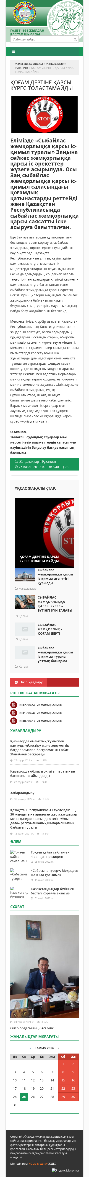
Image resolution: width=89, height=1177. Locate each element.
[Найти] (75, 39)
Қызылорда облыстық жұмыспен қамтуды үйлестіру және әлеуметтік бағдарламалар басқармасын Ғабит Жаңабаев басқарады (39, 747)
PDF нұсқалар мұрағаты (35, 693)
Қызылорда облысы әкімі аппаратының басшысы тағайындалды (42, 773)
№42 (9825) (27, 705)
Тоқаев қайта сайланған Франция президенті (50, 854)
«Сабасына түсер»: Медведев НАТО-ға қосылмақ (54, 872)
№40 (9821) (27, 721)
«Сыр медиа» (38, 1163)
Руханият (49, 461)
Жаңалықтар (29, 461)
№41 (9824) (27, 713)
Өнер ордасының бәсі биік (32, 1028)
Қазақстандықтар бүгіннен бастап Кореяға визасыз (52, 891)
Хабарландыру (22, 793)
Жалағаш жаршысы (44, 20)
